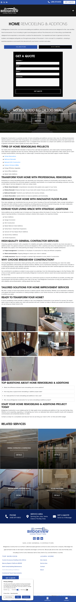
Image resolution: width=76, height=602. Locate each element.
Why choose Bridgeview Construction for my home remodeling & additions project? (27, 400)
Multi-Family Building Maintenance (12, 566)
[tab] (38, 387)
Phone (13, 515)
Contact (42, 566)
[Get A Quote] (54, 516)
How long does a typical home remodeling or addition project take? (23, 391)
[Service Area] (27, 516)
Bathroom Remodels (10, 159)
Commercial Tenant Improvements (12, 573)
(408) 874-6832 (56, 2)
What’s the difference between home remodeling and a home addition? (24, 387)
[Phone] (6, 516)
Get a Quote (43, 560)
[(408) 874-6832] (49, 2)
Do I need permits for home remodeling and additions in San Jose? (23, 395)
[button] (73, 10)
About (42, 569)
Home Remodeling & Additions (10, 569)
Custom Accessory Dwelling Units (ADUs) (14, 560)
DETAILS (19, 455)
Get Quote (38, 91)
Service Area (37, 514)
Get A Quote (63, 515)
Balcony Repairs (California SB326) (12, 563)
